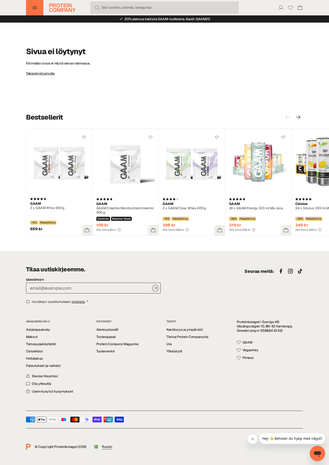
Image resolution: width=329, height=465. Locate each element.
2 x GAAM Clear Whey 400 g (184, 208)
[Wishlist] (290, 8)
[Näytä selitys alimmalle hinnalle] (119, 230)
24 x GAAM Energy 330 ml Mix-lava (256, 208)
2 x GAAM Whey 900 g (47, 208)
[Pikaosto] (87, 230)
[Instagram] (290, 271)
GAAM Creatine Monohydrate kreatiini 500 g (125, 210)
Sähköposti (35, 279)
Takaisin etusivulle (40, 73)
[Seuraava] (298, 117)
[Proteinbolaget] (62, 7)
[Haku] (97, 8)
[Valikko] (34, 7)
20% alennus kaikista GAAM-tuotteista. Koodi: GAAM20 (167, 19)
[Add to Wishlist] (84, 137)
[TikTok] (300, 271)
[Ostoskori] (300, 8)
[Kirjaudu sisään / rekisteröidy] (281, 8)
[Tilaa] (155, 288)
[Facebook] (281, 271)
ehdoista (78, 301)
